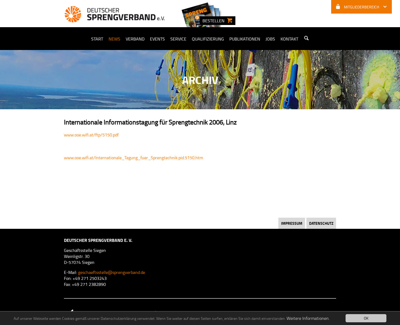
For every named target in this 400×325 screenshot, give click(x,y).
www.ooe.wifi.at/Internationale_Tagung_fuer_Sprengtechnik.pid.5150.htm (133, 158)
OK (366, 318)
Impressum (291, 223)
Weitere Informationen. (308, 318)
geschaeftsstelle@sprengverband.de (111, 272)
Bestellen (213, 21)
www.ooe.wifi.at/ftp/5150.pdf (91, 135)
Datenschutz (321, 223)
